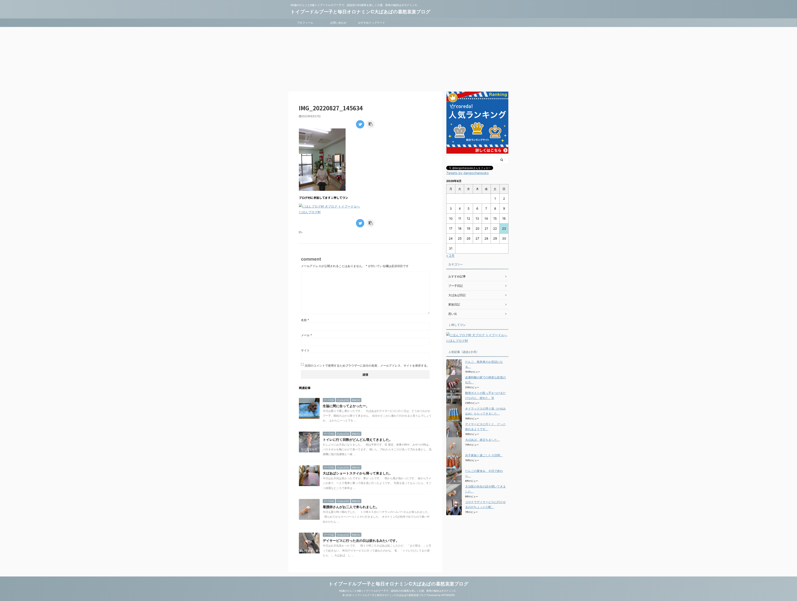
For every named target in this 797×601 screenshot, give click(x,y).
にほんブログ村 (310, 212)
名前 (305, 320)
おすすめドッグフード (371, 22)
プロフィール (305, 22)
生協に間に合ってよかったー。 (346, 406)
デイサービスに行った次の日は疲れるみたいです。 (361, 540)
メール (306, 335)
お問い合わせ (338, 22)
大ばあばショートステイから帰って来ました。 (357, 473)
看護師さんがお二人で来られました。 (351, 507)
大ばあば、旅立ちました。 (482, 439)
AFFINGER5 (448, 595)
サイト (305, 350)
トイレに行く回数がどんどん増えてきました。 (357, 439)
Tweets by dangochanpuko (467, 173)
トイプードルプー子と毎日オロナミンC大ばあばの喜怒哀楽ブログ (360, 11)
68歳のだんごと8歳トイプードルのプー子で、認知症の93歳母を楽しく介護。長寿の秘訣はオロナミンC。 (398, 590)
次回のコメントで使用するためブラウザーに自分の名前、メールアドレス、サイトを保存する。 (367, 365)
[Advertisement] (398, 58)
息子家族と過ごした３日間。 (484, 455)
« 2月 (450, 256)
